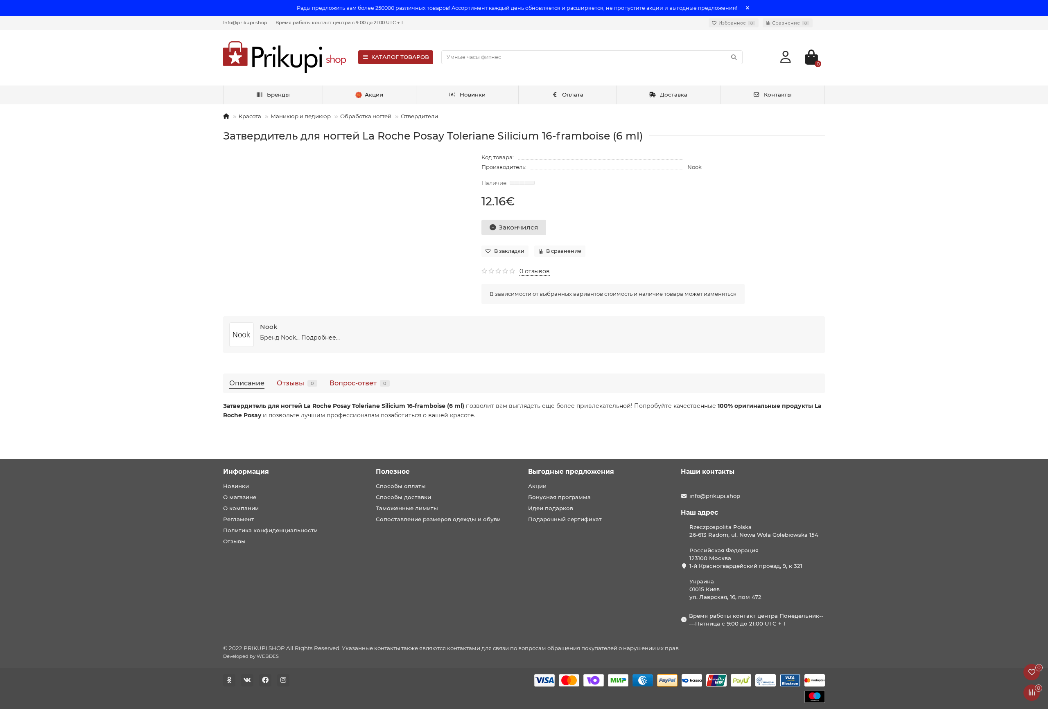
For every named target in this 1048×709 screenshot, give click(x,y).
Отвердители (419, 116)
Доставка (673, 94)
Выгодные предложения (571, 471)
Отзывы (295, 383)
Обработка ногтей (365, 116)
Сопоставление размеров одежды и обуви (438, 519)
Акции (537, 486)
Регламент (238, 519)
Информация (246, 471)
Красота (250, 116)
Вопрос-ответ (358, 383)
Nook (694, 167)
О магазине (239, 497)
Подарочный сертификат (565, 519)
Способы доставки (403, 497)
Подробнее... (320, 337)
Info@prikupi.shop (245, 22)
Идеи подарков (550, 508)
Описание (246, 383)
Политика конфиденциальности (270, 530)
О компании (241, 508)
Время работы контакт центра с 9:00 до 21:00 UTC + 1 (339, 22)
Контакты (778, 94)
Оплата (572, 94)
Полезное (393, 471)
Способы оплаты (401, 486)
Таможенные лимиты (407, 508)
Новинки (473, 94)
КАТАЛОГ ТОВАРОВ (400, 57)
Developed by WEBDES (251, 656)
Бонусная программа (559, 497)
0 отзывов (534, 271)
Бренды (278, 94)
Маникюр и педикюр (301, 116)
